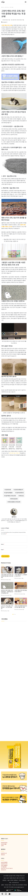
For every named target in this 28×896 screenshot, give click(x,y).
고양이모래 (8, 489)
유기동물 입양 (3, 866)
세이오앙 (21, 495)
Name (2, 544)
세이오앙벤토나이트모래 (14, 502)
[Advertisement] (14, 472)
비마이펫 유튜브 (4, 842)
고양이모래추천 (20, 492)
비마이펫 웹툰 (3, 844)
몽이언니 (14, 517)
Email (2, 549)
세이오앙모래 (14, 499)
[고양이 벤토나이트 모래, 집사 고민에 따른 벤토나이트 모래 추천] (7, 570)
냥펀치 (2, 845)
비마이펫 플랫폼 (4, 862)
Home (3, 7)
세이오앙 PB (3, 869)
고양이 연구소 (7, 7)
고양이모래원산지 (18, 489)
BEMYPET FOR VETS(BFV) (7, 868)
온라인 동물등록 (4, 865)
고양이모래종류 (8, 492)
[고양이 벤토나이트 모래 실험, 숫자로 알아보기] (21, 585)
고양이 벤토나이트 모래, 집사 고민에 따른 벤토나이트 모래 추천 (7, 576)
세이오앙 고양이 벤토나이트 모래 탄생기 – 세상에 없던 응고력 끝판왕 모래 (7, 592)
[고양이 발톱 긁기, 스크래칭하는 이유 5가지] (21, 570)
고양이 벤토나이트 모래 (6, 25)
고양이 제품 (11, 7)
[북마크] (6, 894)
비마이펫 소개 (3, 853)
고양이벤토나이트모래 (10, 495)
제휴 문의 (3, 854)
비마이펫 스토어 (4, 863)
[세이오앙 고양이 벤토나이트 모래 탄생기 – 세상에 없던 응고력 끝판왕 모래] (7, 585)
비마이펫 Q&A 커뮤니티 (14, 453)
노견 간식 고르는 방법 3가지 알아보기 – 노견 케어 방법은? (7, 607)
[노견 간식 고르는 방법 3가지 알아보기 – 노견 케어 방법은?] (7, 601)
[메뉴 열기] (25, 2)
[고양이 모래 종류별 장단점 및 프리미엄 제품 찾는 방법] (21, 601)
